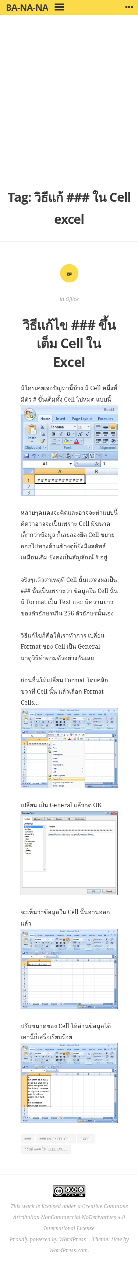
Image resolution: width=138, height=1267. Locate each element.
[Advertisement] (69, 106)
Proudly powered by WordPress (48, 1239)
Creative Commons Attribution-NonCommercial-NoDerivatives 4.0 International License (70, 1217)
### (27, 1138)
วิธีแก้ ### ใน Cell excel (45, 1149)
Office (72, 298)
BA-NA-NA (27, 7)
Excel (86, 1138)
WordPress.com (68, 1250)
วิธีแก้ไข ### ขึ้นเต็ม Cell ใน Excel (69, 343)
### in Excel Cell (55, 1138)
